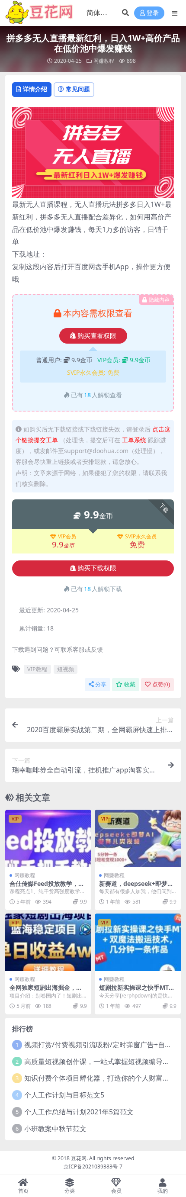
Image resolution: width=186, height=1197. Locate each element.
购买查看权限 (96, 335)
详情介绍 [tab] (35, 89)
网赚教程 (103, 60)
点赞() (161, 684)
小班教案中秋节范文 (55, 1128)
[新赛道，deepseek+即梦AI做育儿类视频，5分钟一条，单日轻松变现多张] (138, 838)
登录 (153, 13)
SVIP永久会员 (141, 537)
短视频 (65, 669)
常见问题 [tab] (78, 89)
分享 (100, 684)
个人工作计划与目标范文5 (64, 1095)
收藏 (129, 684)
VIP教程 (37, 669)
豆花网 (79, 1158)
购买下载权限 (96, 568)
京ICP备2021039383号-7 (93, 1166)
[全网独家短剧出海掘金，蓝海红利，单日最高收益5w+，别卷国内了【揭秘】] (48, 942)
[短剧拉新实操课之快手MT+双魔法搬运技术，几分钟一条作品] (138, 942)
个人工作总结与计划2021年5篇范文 (79, 1112)
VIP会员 (67, 537)
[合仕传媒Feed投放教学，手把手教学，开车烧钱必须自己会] (48, 838)
